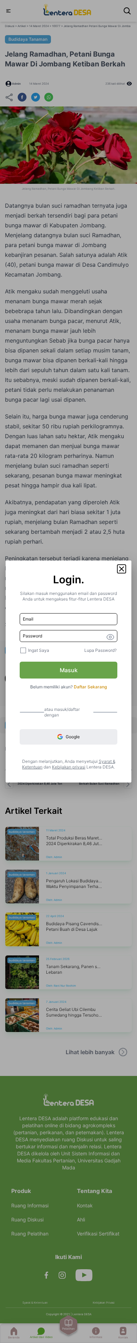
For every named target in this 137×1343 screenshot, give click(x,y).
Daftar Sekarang (90, 686)
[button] (121, 569)
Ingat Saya (38, 650)
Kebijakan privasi (68, 767)
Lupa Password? (100, 650)
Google (73, 736)
